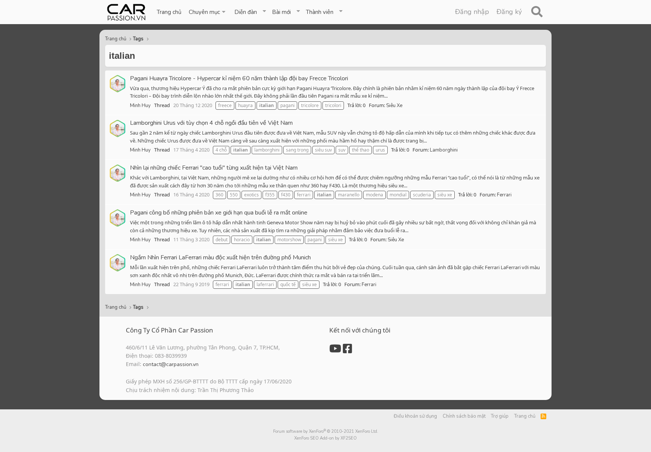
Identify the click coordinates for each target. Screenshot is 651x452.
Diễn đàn (245, 12)
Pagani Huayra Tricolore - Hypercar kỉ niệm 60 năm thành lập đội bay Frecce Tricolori (239, 78)
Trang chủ (169, 12)
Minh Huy (140, 105)
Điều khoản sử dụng (415, 416)
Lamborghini (444, 150)
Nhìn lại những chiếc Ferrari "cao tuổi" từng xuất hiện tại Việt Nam (214, 168)
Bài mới (281, 12)
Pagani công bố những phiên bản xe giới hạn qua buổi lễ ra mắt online (218, 212)
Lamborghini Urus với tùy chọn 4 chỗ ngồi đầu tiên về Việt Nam (211, 123)
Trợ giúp (500, 416)
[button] (208, 12)
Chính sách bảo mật (464, 416)
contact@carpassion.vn (171, 364)
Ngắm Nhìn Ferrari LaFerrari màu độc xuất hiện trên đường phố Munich (220, 257)
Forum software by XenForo (325, 431)
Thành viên (319, 12)
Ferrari (504, 195)
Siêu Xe (394, 105)
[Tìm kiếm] (537, 12)
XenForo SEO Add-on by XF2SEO (325, 438)
